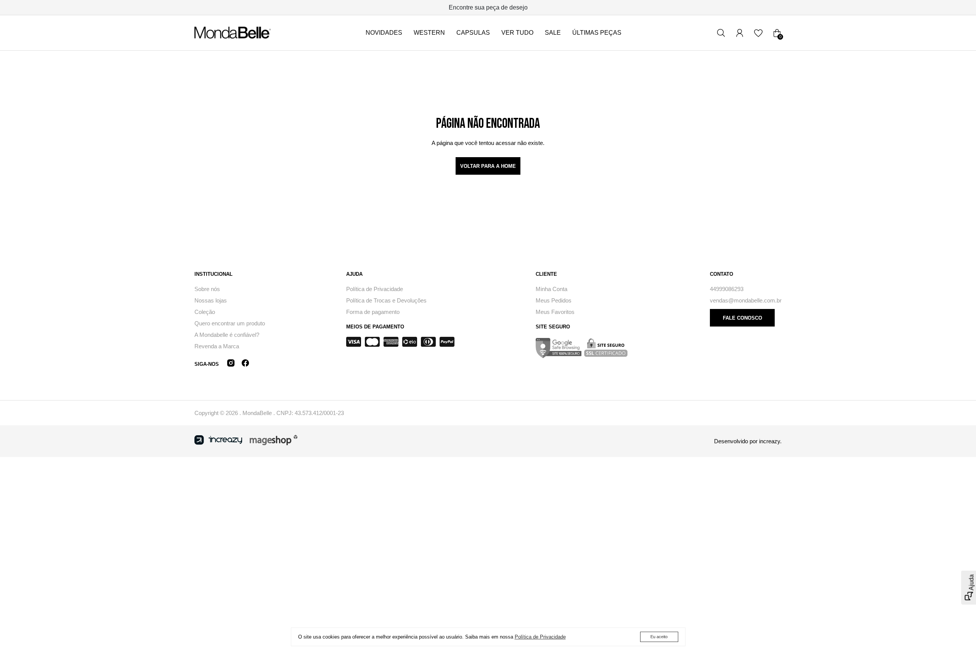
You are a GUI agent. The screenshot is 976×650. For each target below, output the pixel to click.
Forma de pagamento (373, 312)
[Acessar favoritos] (758, 33)
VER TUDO (517, 33)
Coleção (204, 312)
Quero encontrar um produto (229, 323)
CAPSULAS (473, 33)
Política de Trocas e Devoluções (386, 300)
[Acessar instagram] (230, 364)
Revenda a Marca (216, 346)
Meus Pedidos (553, 300)
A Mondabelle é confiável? (226, 335)
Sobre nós (207, 289)
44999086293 (726, 289)
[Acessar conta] (739, 33)
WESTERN (429, 33)
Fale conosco (742, 318)
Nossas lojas (210, 300)
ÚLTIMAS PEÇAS (596, 33)
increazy (769, 441)
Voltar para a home (488, 166)
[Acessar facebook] (245, 364)
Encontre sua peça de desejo (488, 7)
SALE (553, 33)
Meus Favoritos (555, 312)
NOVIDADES (384, 33)
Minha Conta (551, 289)
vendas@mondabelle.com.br (746, 300)
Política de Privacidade (374, 289)
